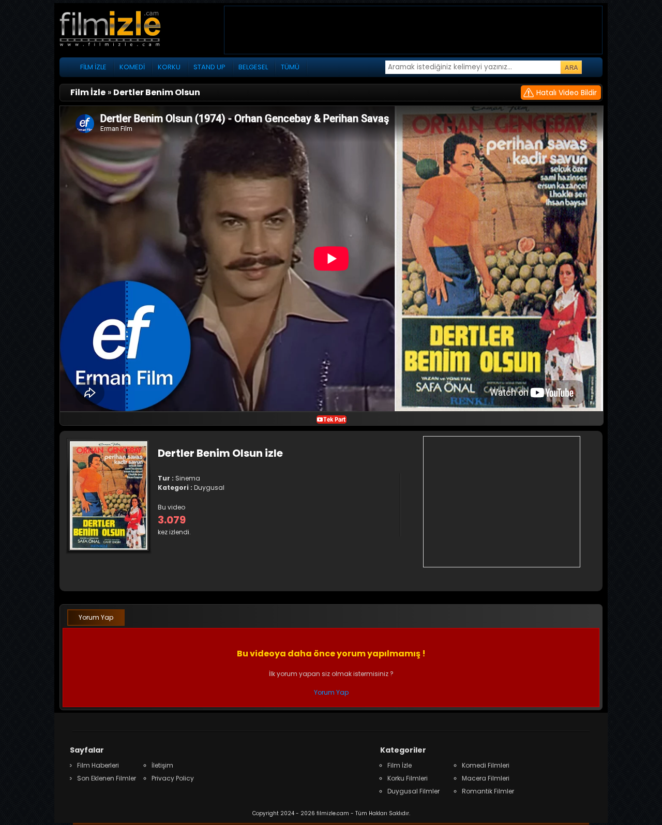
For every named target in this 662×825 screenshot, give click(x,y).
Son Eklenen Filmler (106, 778)
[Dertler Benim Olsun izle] (331, 418)
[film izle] (121, 30)
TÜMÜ (290, 67)
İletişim (162, 765)
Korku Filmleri (407, 778)
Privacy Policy (173, 778)
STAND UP (209, 67)
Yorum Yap (96, 617)
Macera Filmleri (485, 778)
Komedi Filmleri (485, 765)
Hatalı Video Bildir (566, 92)
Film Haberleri (98, 765)
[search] (571, 67)
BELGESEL (253, 67)
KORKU (169, 67)
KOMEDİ (132, 67)
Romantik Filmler (488, 791)
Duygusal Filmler (413, 791)
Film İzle (399, 765)
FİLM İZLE (93, 67)
